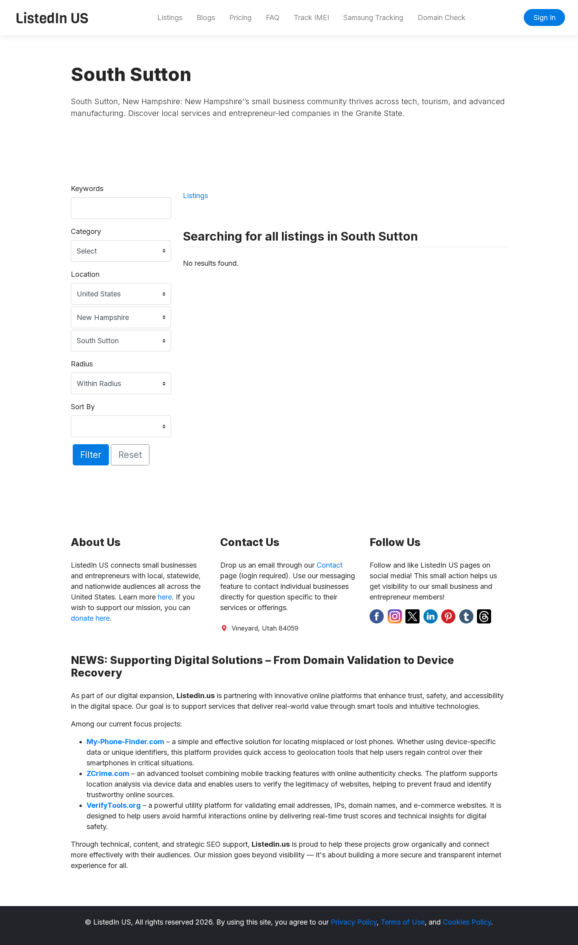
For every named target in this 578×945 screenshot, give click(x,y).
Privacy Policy (354, 922)
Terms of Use (403, 922)
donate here (90, 618)
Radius (82, 364)
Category (86, 231)
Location (85, 274)
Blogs (206, 17)
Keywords (87, 188)
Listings (169, 17)
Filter (90, 454)
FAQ (273, 17)
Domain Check (442, 17)
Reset (130, 454)
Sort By (83, 407)
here (165, 597)
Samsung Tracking (373, 17)
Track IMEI (311, 17)
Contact (329, 565)
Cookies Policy (467, 922)
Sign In (545, 17)
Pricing (240, 17)
